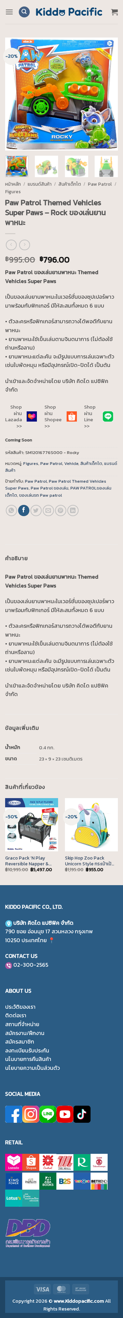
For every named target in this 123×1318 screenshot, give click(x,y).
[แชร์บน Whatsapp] (11, 510)
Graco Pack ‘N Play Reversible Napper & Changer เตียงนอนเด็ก (27, 861)
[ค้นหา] (24, 12)
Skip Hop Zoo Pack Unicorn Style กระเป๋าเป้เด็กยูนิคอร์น (88, 861)
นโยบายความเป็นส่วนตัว (32, 1068)
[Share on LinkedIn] (73, 510)
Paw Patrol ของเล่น (49, 488)
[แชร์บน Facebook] (23, 510)
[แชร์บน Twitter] (36, 510)
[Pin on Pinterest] (60, 510)
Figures (13, 191)
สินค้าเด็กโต (69, 184)
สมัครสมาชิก (19, 1041)
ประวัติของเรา (20, 1007)
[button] (9, 11)
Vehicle (71, 463)
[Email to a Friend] (48, 510)
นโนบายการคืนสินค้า (28, 1059)
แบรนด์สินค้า (40, 184)
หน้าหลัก (13, 184)
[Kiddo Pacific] (69, 12)
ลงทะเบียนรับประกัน (27, 1050)
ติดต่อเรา (15, 1015)
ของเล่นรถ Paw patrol (40, 495)
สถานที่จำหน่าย (22, 1024)
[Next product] (11, 245)
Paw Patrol (100, 184)
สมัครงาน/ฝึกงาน (24, 1033)
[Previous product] (24, 245)
